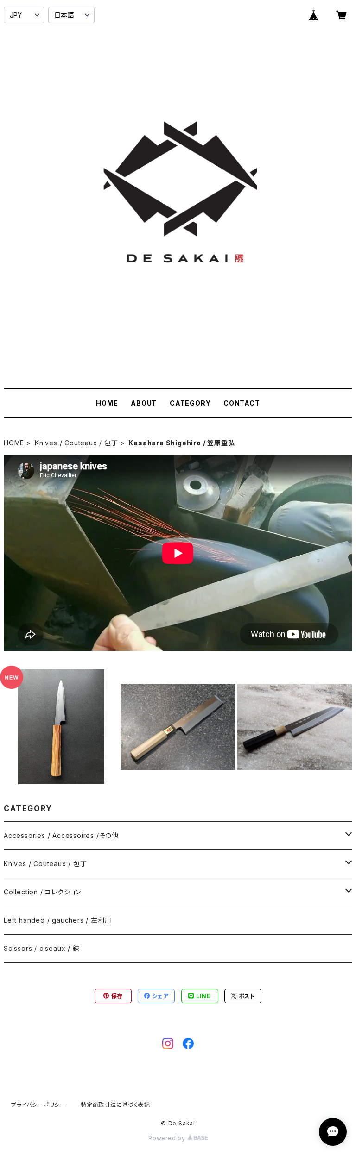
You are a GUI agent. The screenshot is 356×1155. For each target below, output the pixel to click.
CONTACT (241, 403)
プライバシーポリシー (38, 1104)
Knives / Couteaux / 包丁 (76, 443)
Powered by (167, 1138)
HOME (107, 403)
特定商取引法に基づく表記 (115, 1104)
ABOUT (144, 403)
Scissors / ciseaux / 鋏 (42, 948)
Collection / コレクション (42, 892)
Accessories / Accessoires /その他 (61, 835)
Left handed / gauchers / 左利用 (57, 920)
